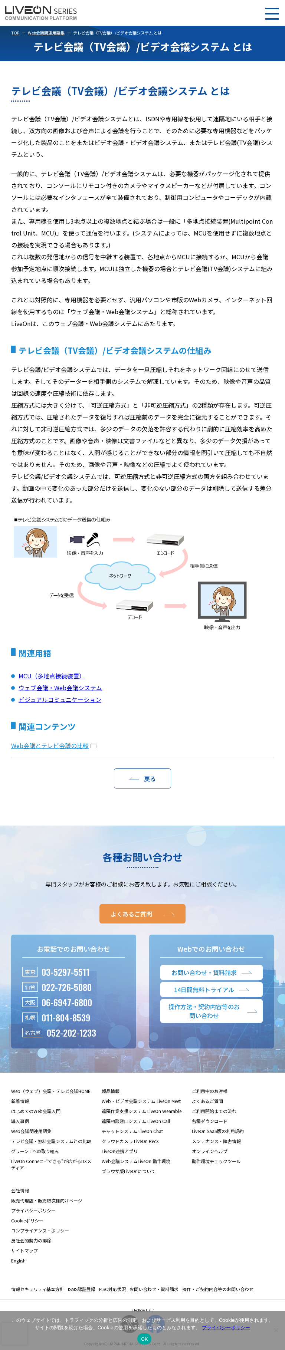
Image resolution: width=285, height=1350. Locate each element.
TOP (15, 33)
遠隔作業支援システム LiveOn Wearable (141, 1111)
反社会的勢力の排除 (31, 1240)
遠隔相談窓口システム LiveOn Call (136, 1121)
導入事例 (20, 1121)
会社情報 (20, 1190)
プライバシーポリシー (33, 1210)
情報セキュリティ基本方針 (37, 1289)
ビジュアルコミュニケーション (60, 699)
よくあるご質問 (207, 1101)
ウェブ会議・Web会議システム (60, 687)
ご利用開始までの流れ (214, 1111)
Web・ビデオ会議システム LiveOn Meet (141, 1101)
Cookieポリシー (27, 1220)
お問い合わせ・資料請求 (154, 1289)
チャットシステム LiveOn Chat (132, 1131)
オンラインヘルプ (209, 1151)
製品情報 (110, 1091)
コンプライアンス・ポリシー (40, 1230)
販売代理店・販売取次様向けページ (46, 1200)
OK (144, 1339)
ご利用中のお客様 (209, 1091)
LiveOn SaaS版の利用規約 (218, 1131)
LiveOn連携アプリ (120, 1151)
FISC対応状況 (112, 1289)
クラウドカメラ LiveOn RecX (130, 1141)
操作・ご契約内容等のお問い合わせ (217, 1289)
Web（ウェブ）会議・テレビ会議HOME (51, 1091)
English (18, 1260)
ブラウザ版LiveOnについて (128, 1171)
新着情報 (20, 1101)
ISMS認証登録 (81, 1289)
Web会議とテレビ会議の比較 (50, 745)
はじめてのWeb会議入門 (35, 1111)
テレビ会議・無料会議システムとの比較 (51, 1141)
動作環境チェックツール (216, 1161)
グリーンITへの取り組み (35, 1151)
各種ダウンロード (209, 1121)
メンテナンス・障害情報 (216, 1141)
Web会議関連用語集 (46, 33)
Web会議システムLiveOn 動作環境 (136, 1161)
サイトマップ (24, 1250)
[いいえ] (275, 1330)
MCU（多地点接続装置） (52, 675)
